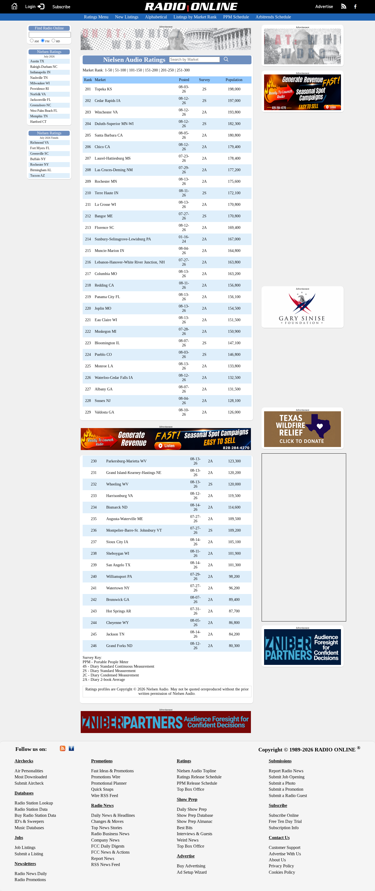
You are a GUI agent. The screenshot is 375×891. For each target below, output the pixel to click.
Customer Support (284, 847)
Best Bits (184, 827)
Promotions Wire (105, 777)
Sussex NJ (102, 401)
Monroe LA (104, 366)
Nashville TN (39, 78)
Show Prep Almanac (194, 821)
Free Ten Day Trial (285, 821)
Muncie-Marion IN (109, 251)
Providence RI (39, 89)
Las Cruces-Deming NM (114, 170)
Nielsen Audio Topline (196, 770)
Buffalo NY (38, 159)
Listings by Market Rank (195, 17)
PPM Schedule (236, 17)
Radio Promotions (30, 879)
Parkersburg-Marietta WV (126, 461)
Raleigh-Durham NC (43, 67)
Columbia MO (106, 274)
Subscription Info (284, 827)
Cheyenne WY (117, 623)
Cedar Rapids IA (108, 101)
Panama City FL (107, 297)
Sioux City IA (117, 542)
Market (100, 80)
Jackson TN (115, 634)
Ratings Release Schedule (199, 777)
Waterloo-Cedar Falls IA (114, 378)
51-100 (120, 70)
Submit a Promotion (286, 789)
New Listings (126, 17)
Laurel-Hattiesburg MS (113, 158)
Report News (102, 858)
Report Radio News (286, 770)
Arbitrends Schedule (273, 17)
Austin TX (37, 61)
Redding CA (104, 285)
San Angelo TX (118, 565)
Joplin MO (103, 308)
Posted (184, 80)
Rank (88, 80)
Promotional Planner (109, 783)
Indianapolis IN (40, 72)
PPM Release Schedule (197, 783)
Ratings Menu (96, 17)
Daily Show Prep (192, 809)
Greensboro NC (40, 105)
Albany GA (104, 389)
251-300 (183, 70)
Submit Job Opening (286, 777)
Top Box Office (190, 789)
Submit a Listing (29, 853)
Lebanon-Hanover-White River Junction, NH (130, 262)
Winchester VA (106, 112)
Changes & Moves (107, 821)
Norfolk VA (38, 94)
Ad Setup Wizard (192, 872)
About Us (277, 859)
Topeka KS (103, 89)
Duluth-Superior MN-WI (114, 124)
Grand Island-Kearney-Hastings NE (133, 473)
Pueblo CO (103, 354)
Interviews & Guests (194, 833)
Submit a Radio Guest (288, 795)
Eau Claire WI (106, 320)
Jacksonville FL (40, 100)
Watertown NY (118, 588)
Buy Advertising (191, 866)
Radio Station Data (31, 809)
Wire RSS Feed (104, 795)
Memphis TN (39, 116)
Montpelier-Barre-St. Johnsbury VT (134, 530)
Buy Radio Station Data (35, 815)
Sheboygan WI (117, 553)
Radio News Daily (31, 873)
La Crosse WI (105, 204)
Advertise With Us (285, 853)
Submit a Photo (282, 783)
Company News (105, 840)
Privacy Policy (281, 866)
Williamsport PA (119, 576)
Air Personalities (29, 770)
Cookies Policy (282, 872)
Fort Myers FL (40, 148)
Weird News (187, 840)
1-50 (108, 70)
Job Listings (25, 847)
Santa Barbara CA (109, 135)
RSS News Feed (105, 864)
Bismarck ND (116, 507)
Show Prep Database (195, 815)
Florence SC (104, 228)
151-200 (151, 70)
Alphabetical (156, 17)
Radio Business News (110, 833)
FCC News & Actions (110, 852)
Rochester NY (39, 164)
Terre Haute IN (106, 193)
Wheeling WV (117, 484)
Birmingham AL (40, 170)
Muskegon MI (105, 331)
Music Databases (29, 827)
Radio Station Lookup (34, 803)
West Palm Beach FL (43, 111)
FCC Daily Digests (107, 846)
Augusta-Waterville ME (124, 519)
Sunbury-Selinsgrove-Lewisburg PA (123, 239)
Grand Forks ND (119, 646)
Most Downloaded (31, 777)
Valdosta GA (104, 412)
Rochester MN (106, 181)
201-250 (167, 70)
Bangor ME (104, 216)
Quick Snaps (102, 789)
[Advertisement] (44, 266)
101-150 (135, 70)
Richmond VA (39, 143)
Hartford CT (38, 122)
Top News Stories (106, 827)
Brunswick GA (117, 600)
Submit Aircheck (29, 783)
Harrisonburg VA (119, 496)
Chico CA (102, 147)
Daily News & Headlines (113, 815)
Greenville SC (39, 154)
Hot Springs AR (118, 611)
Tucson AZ (37, 175)
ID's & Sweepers (29, 821)
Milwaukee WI (40, 83)
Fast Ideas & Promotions (112, 770)
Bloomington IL (107, 343)
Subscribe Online (284, 815)
